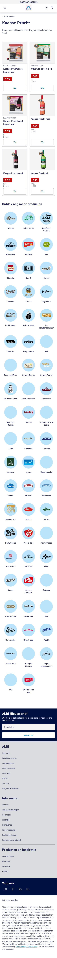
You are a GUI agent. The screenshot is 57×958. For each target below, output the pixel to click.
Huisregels (6, 814)
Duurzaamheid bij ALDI (11, 840)
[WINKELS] (46, 7)
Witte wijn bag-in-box (42, 67)
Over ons (5, 753)
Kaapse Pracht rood (14, 172)
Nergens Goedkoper (10, 788)
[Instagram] (5, 889)
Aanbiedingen (8, 856)
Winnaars (6, 861)
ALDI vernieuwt (8, 768)
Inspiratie (6, 866)
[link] (14, 67)
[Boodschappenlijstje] (14, 88)
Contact (5, 804)
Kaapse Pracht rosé (42, 120)
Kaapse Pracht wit (42, 172)
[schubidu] (13, 889)
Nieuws (5, 778)
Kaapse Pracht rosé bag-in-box (14, 67)
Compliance (7, 824)
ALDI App (6, 773)
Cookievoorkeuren (9, 835)
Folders (5, 871)
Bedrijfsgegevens (9, 758)
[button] (5, 8)
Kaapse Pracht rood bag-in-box (14, 120)
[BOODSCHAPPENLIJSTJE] (52, 7)
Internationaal (8, 763)
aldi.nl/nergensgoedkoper (26, 946)
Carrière (5, 783)
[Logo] (28, 7)
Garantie (5, 819)
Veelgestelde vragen (10, 809)
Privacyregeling (8, 829)
